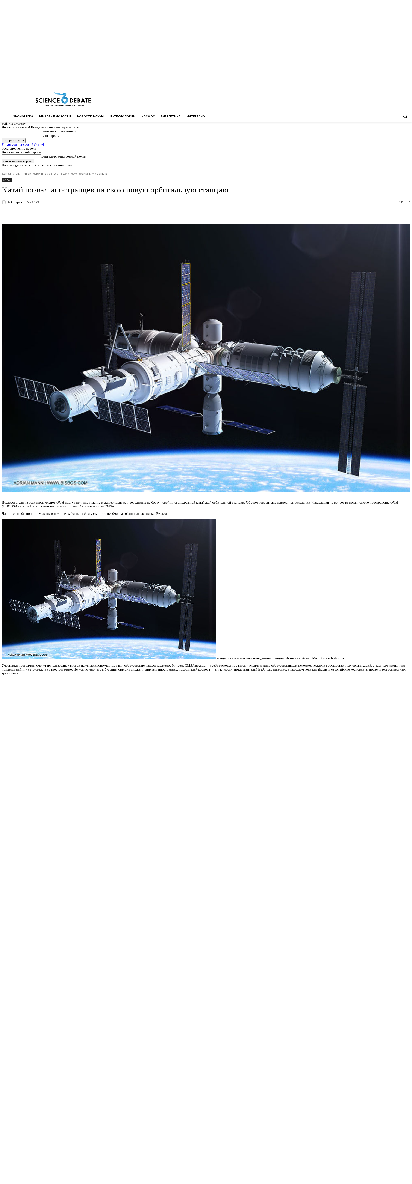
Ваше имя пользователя (58, 131)
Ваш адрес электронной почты (63, 156)
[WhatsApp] (96, 213)
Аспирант (17, 202)
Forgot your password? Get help (23, 144)
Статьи (17, 174)
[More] (111, 213)
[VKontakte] (401, 81)
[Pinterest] (80, 213)
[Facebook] (390, 81)
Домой (6, 174)
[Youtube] (407, 81)
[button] (405, 116)
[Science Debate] (63, 99)
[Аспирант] (4, 202)
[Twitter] (396, 81)
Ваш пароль (50, 136)
